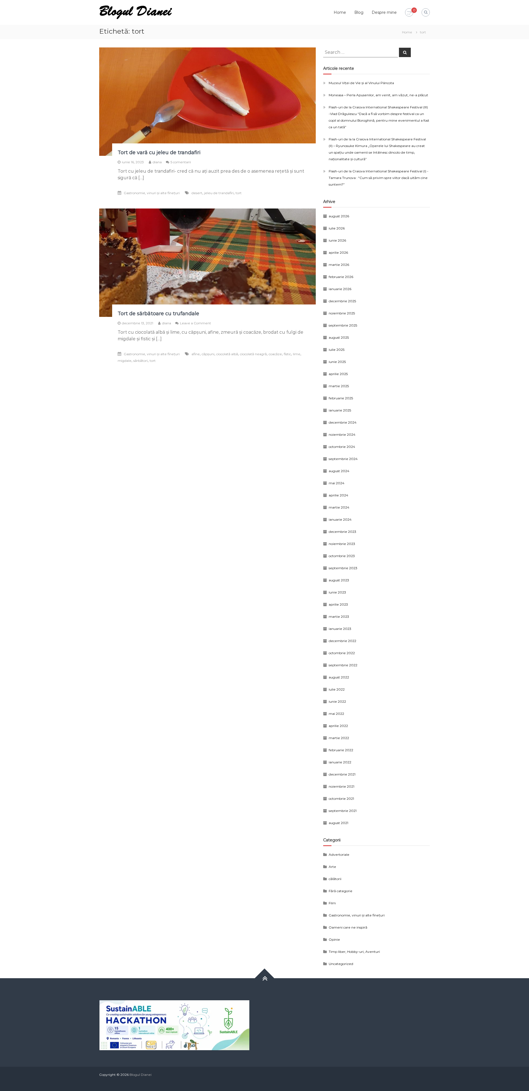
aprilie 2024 (338, 495)
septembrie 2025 (343, 325)
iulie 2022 (337, 689)
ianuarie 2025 (340, 410)
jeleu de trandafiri (219, 193)
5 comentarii (181, 162)
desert (196, 193)
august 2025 (339, 337)
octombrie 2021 (341, 798)
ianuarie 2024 (340, 519)
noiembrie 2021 (341, 786)
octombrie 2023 (342, 556)
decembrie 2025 (342, 301)
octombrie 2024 (342, 447)
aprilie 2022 (338, 726)
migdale (124, 361)
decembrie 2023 (342, 532)
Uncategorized (341, 964)
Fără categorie (340, 891)
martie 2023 (339, 616)
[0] (409, 12)
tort (239, 193)
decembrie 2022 (342, 641)
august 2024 (339, 471)
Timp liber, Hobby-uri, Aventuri (354, 952)
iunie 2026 (337, 240)
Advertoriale (339, 854)
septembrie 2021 (343, 811)
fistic (287, 354)
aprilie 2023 (338, 604)
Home (340, 12)
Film (332, 903)
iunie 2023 (337, 592)
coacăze (275, 354)
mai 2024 (336, 483)
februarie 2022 (341, 750)
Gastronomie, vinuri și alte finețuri (152, 193)
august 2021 (338, 823)
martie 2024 (339, 507)
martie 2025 (339, 386)
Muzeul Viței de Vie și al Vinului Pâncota (361, 83)
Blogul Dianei (140, 1075)
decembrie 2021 (342, 774)
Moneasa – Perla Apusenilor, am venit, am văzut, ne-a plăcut (378, 95)
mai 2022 (336, 714)
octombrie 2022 (342, 653)
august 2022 (339, 677)
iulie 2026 (337, 228)
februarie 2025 (341, 398)
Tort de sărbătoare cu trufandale (158, 314)
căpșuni (208, 354)
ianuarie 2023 (340, 629)
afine (195, 354)
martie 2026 (339, 265)
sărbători (140, 361)
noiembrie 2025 (342, 313)
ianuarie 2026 (340, 289)
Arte (332, 867)
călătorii (335, 879)
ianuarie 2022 (340, 762)
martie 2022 (339, 738)
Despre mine (384, 12)
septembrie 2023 (343, 568)
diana (157, 162)
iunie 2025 (337, 362)
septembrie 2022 (343, 665)
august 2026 (339, 216)
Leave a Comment (195, 323)
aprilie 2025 (338, 374)
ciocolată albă (227, 354)
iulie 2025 (336, 349)
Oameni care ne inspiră (348, 927)
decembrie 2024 (343, 422)
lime (296, 354)
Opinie (334, 939)
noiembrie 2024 (342, 434)
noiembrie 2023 (342, 544)
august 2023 (339, 580)
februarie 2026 (341, 277)
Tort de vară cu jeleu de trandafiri (159, 152)
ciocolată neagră (253, 354)
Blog (358, 12)
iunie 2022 (337, 701)
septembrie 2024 (343, 459)
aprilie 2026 (338, 252)
